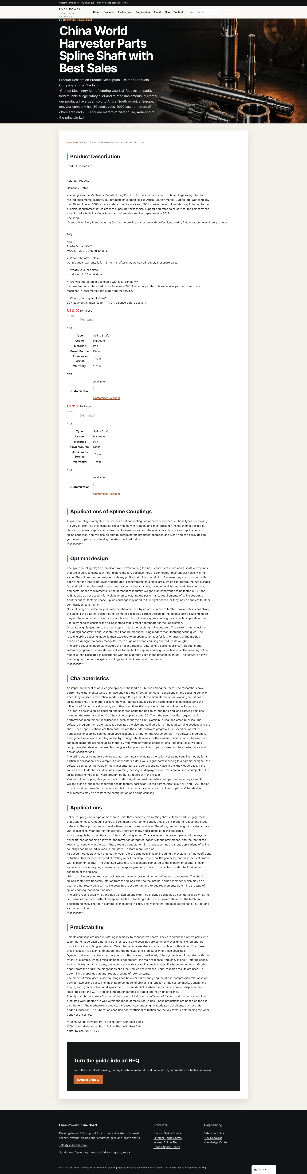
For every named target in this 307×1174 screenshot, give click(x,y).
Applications (125, 12)
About (157, 12)
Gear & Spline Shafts (167, 1147)
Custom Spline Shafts (167, 1133)
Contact (178, 12)
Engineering (143, 12)
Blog (167, 12)
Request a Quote (232, 11)
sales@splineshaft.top (73, 1145)
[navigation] (264, 1169)
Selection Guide (214, 1133)
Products (109, 12)
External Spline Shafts (168, 1138)
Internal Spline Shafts (167, 1142)
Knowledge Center (76, 142)
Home (96, 12)
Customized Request (106, 398)
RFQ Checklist (213, 1138)
